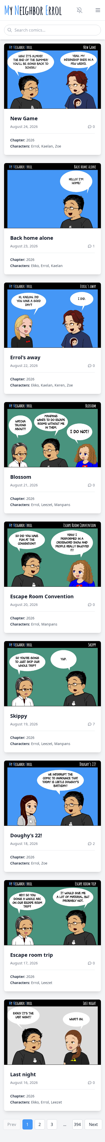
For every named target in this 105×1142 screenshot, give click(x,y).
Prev (11, 1124)
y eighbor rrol (33, 10)
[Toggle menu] (98, 10)
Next (93, 1124)
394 (77, 1124)
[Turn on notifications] (79, 10)
